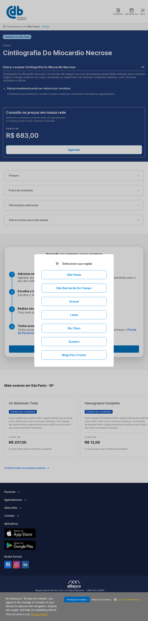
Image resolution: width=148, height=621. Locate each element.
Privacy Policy (39, 614)
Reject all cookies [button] (101, 599)
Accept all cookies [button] (77, 599)
